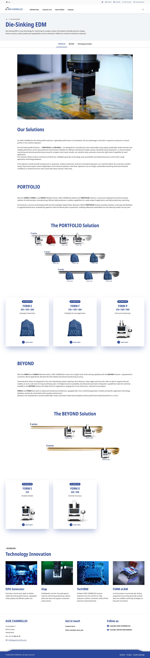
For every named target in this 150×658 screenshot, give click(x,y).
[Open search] (142, 8)
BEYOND (71, 44)
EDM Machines (34, 10)
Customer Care (47, 10)
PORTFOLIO (61, 44)
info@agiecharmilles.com (17, 640)
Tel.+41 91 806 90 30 (13, 636)
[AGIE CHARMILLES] (14, 8)
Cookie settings (138, 655)
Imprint (122, 655)
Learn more (29, 342)
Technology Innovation (85, 44)
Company (71, 10)
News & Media (59, 10)
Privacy (129, 655)
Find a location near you (74, 630)
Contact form (70, 626)
